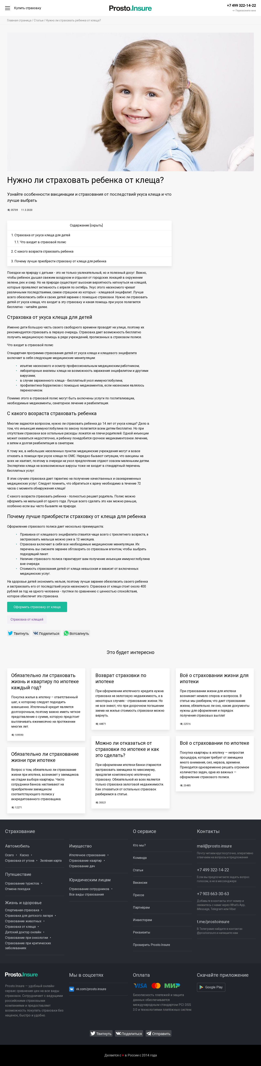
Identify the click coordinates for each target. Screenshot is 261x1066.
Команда (140, 858)
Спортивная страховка (22, 910)
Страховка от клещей (27, 619)
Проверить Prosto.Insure (151, 945)
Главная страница (19, 20)
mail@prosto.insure (214, 846)
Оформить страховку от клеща (37, 607)
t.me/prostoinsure (213, 921)
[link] (18, 633)
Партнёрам (141, 907)
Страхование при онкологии (26, 938)
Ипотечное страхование (87, 855)
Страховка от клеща (20, 927)
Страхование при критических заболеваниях (28, 945)
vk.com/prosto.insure (91, 989)
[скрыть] (96, 225)
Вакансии (140, 883)
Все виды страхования (86, 894)
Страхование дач (82, 866)
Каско (24, 855)
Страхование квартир (85, 861)
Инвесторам (142, 920)
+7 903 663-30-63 (213, 893)
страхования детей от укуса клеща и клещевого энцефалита (90, 353)
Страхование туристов (22, 883)
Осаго (9, 855)
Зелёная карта (51, 861)
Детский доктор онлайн (23, 932)
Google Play (214, 987)
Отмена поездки (17, 889)
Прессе (138, 895)
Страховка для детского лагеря (29, 916)
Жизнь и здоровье (23, 902)
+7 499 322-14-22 (213, 869)
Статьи (38, 20)
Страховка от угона (19, 861)
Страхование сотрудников (89, 889)
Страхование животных (23, 921)
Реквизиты (141, 932)
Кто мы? (139, 845)
